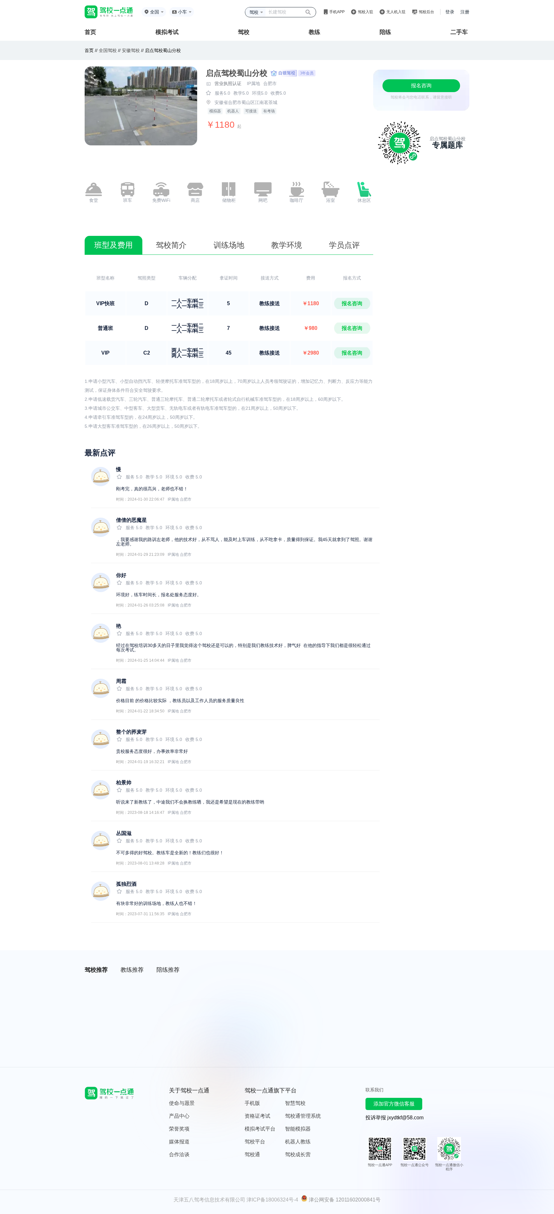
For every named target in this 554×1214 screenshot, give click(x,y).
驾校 (243, 32)
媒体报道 (179, 1141)
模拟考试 (167, 32)
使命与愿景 (182, 1103)
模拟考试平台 (260, 1129)
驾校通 (252, 1154)
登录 (449, 11)
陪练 (385, 32)
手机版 (252, 1103)
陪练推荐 (168, 970)
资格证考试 (257, 1116)
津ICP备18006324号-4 (272, 1199)
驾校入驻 (365, 12)
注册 (464, 11)
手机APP (337, 12)
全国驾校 (108, 50)
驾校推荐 (96, 970)
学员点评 (344, 245)
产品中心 (179, 1116)
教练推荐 (132, 970)
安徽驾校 (131, 50)
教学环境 (286, 245)
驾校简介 (171, 245)
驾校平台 (255, 1141)
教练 (314, 32)
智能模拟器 (298, 1129)
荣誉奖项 (179, 1129)
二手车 (459, 32)
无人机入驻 (396, 12)
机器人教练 (298, 1141)
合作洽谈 (179, 1154)
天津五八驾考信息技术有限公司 (209, 1199)
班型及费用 (113, 245)
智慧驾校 (295, 1103)
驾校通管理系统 (303, 1116)
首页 (90, 32)
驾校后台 (426, 12)
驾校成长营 (298, 1154)
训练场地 (229, 245)
